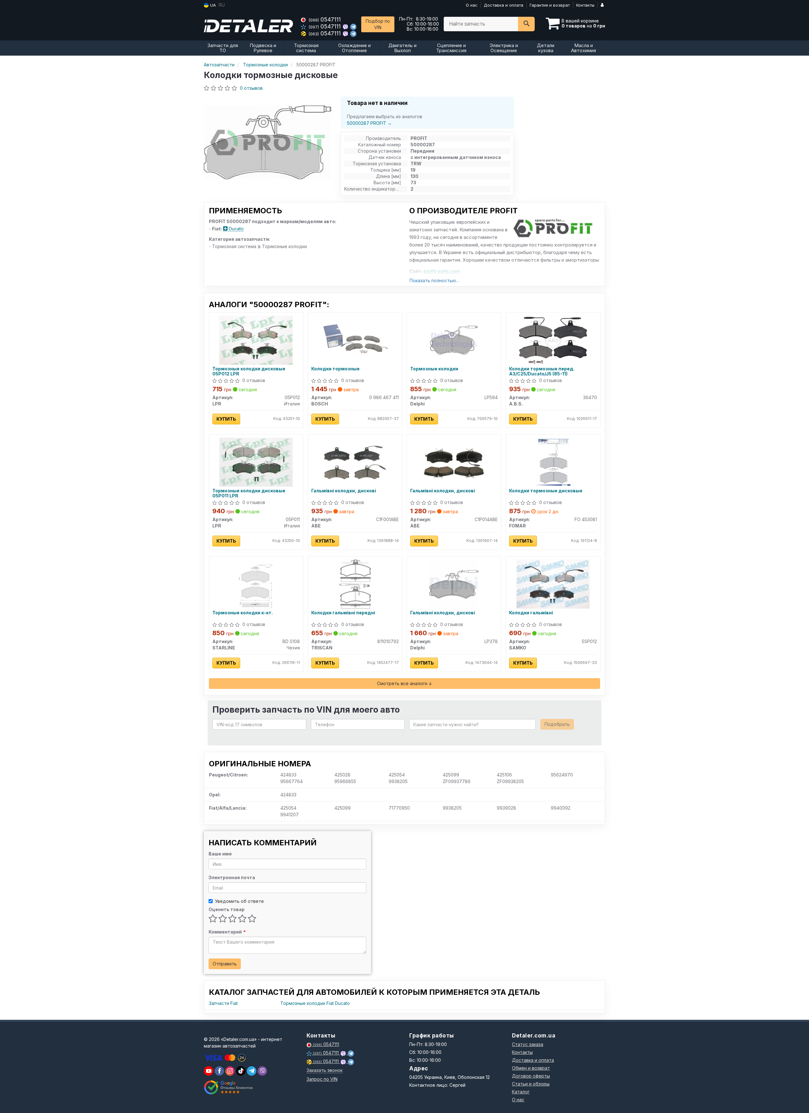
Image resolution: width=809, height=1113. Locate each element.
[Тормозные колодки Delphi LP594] (453, 339)
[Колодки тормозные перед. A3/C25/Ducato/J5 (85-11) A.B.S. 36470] (553, 339)
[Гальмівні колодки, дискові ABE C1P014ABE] (454, 461)
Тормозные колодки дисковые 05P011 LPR (248, 493)
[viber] (219, 1071)
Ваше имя (220, 853)
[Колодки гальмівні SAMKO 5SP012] (553, 583)
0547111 (325, 19)
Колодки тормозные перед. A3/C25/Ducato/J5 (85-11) (542, 371)
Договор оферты (531, 1076)
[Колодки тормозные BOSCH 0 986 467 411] (355, 339)
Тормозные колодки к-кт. (242, 612)
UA (212, 5)
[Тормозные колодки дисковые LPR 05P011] (256, 461)
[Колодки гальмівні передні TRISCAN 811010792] (355, 583)
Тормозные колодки (434, 368)
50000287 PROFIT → (369, 123)
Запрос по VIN (322, 1079)
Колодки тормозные (335, 368)
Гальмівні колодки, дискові (343, 490)
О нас (471, 5)
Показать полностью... (434, 280)
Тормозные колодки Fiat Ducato (315, 1003)
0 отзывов (251, 88)
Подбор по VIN (378, 24)
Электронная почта (232, 877)
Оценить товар (227, 909)
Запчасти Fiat (223, 1003)
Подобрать (557, 724)
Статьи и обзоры (531, 1083)
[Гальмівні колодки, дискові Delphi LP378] (453, 583)
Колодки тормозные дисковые (545, 490)
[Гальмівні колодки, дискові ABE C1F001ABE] (355, 461)
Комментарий (227, 931)
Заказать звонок (325, 1070)
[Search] (526, 24)
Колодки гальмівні (531, 612)
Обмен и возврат (531, 1068)
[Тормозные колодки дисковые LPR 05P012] (256, 339)
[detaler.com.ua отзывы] (228, 1087)
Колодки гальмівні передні (343, 612)
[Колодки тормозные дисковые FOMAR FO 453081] (553, 461)
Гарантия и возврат (550, 5)
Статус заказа (527, 1044)
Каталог (521, 1091)
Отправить (225, 963)
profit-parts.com (442, 271)
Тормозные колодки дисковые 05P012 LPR (248, 371)
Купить (226, 419)
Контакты (585, 5)
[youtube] (208, 1071)
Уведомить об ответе (239, 901)
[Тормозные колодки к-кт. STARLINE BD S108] (256, 583)
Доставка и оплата (503, 5)
